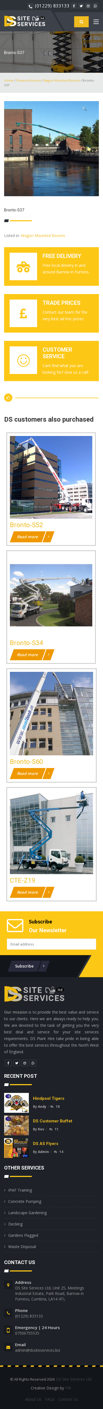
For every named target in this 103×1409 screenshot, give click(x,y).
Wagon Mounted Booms (61, 80)
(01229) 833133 (52, 6)
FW (68, 1388)
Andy (42, 1106)
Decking (15, 1224)
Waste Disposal (22, 1246)
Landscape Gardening (27, 1212)
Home (8, 80)
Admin (43, 1151)
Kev (41, 1129)
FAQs (50, 1399)
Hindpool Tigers (48, 1098)
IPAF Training (20, 1190)
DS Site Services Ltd (73, 1379)
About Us (33, 1399)
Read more (27, 536)
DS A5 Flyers (45, 1143)
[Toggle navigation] (96, 23)
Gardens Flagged (23, 1235)
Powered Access (28, 80)
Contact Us (68, 1399)
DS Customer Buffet (52, 1121)
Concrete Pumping (24, 1201)
